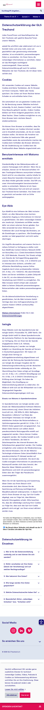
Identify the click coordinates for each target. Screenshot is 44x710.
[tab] (22, 554)
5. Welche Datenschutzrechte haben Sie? (20, 592)
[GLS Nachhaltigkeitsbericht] (8, 4)
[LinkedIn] (21, 630)
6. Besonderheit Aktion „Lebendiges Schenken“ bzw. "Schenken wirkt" (18, 600)
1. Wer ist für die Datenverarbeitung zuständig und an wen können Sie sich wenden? (19, 554)
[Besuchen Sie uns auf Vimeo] (29, 630)
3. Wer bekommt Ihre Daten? (15, 576)
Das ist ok (25, 695)
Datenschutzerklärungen (12, 316)
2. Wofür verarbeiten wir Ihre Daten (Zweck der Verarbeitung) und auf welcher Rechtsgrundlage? (18, 566)
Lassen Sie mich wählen (14, 689)
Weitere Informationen (11, 313)
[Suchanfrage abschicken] (41, 11)
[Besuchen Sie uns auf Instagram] (13, 630)
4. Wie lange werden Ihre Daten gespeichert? (17, 584)
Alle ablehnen (12, 695)
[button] (38, 4)
